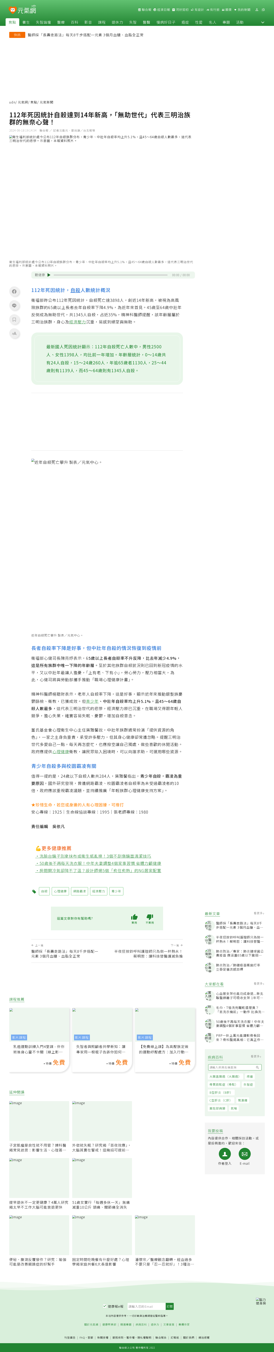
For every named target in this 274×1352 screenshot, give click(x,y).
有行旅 (214, 9)
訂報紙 (175, 1337)
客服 (90, 1337)
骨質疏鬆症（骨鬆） (223, 1084)
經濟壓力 (77, 322)
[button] (262, 22)
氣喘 (234, 1108)
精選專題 (126, 1324)
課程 (102, 22)
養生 (26, 22)
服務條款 (118, 1337)
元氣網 (23, 102)
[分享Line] (14, 305)
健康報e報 (116, 1306)
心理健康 (60, 751)
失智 (133, 22)
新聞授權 (103, 1337)
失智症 (248, 1084)
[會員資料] (256, 9)
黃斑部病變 (217, 1108)
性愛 (199, 22)
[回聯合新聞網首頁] (13, 10)
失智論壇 (43, 22)
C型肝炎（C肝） (221, 1100)
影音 (88, 22)
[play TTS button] (49, 275)
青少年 (92, 701)
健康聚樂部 (109, 1324)
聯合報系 (161, 1337)
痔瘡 (250, 1076)
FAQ (82, 1337)
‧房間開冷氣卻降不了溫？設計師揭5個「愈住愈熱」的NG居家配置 (98, 870)
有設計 (199, 9)
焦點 (12, 22)
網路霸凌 (79, 891)
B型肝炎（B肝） (221, 1092)
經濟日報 (163, 9)
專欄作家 (184, 1324)
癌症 (185, 22)
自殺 (75, 289)
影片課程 (19, 1037)
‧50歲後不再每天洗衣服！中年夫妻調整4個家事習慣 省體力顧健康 (98, 863)
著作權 (130, 1337)
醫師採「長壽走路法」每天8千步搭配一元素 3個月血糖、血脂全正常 (86, 34)
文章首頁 (169, 1324)
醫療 (61, 22)
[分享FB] (14, 291)
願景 (228, 9)
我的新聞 (244, 9)
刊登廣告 (70, 1337)
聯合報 (146, 9)
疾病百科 (141, 1324)
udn (12, 102)
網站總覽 (204, 1337)
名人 (212, 22)
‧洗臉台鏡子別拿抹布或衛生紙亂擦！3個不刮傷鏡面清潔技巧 (93, 856)
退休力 (117, 22)
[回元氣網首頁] (27, 9)
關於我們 (188, 1337)
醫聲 (146, 22)
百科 (74, 22)
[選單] (263, 9)
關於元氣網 (91, 1324)
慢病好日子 (166, 22)
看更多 (259, 913)
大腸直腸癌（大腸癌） (225, 1076)
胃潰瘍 (243, 1100)
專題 (226, 22)
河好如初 (182, 9)
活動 (240, 22)
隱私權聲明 (144, 1337)
